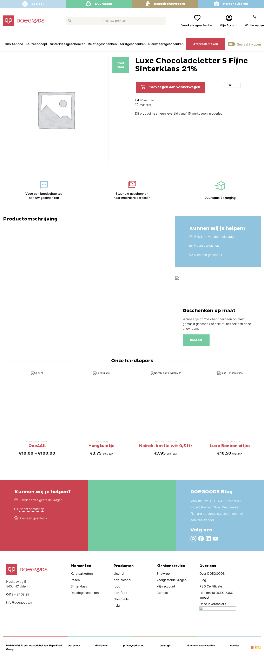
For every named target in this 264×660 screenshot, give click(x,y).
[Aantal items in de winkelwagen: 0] (254, 21)
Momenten (81, 566)
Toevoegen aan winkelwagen (174, 87)
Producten (124, 566)
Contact (196, 340)
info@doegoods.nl (19, 602)
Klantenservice (171, 566)
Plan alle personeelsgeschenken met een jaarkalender (216, 517)
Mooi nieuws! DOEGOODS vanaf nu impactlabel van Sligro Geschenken (215, 504)
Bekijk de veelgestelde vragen (215, 237)
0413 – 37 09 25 (17, 594)
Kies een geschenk (208, 255)
